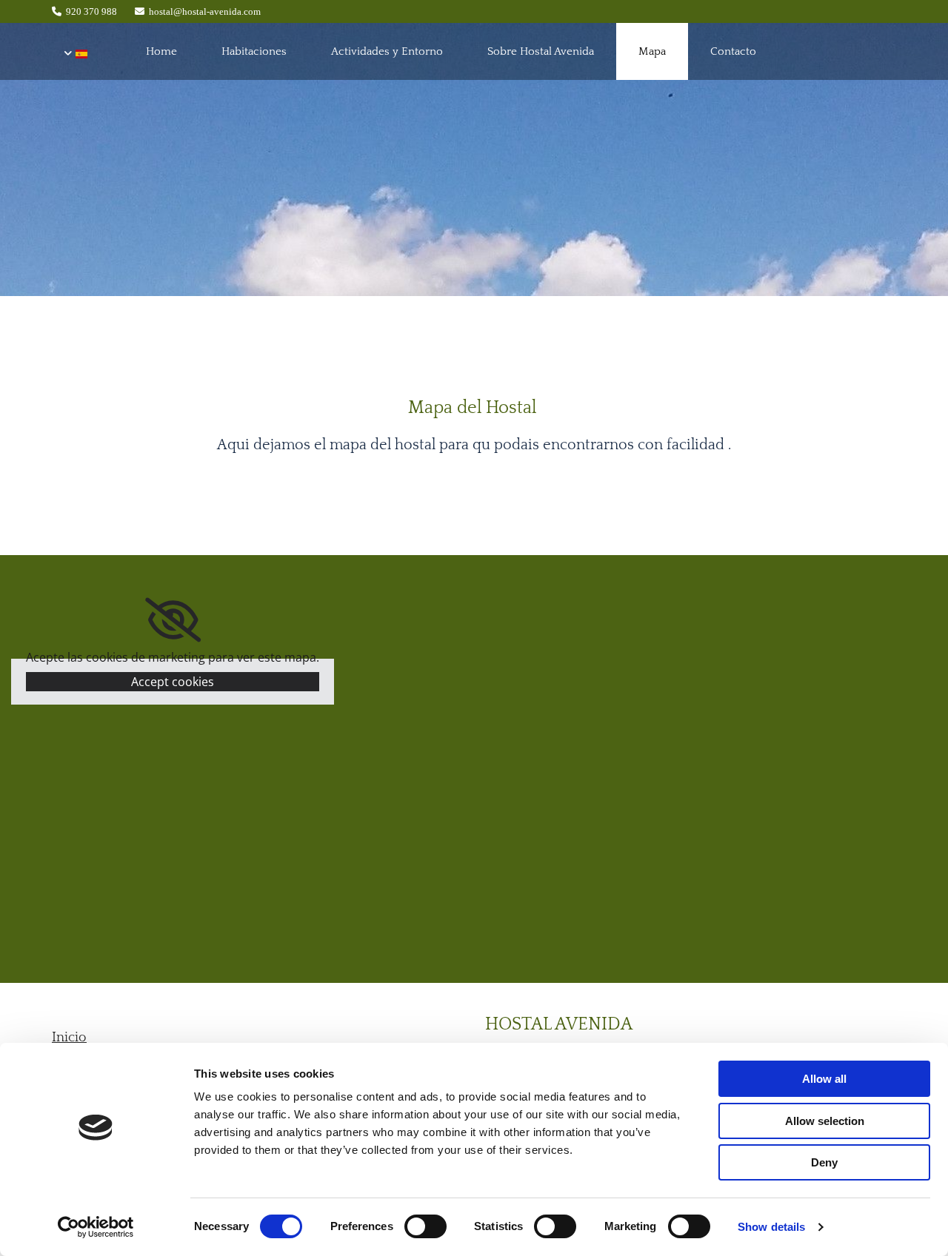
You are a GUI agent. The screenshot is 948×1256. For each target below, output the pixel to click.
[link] (173, 620)
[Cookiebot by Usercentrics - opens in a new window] (96, 1227)
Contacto (733, 51)
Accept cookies (172, 682)
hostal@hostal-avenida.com (205, 11)
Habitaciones (254, 51)
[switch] (425, 1226)
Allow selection (824, 1121)
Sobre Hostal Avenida (540, 51)
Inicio (69, 1037)
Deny (824, 1162)
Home (161, 51)
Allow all (824, 1078)
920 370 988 (91, 11)
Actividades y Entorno (387, 51)
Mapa (652, 51)
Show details (771, 1226)
